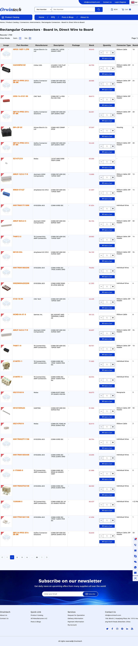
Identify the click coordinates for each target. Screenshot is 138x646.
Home (41, 17)
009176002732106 (21, 486)
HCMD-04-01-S (19, 314)
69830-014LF (18, 190)
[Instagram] (117, 629)
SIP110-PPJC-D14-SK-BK (21, 533)
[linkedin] (127, 629)
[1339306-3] (6, 506)
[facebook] (112, 629)
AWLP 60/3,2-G (19, 221)
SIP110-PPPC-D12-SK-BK (21, 81)
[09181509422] (6, 412)
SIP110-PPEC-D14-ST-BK (21, 113)
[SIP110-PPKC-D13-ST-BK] (6, 147)
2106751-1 (17, 361)
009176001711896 (21, 205)
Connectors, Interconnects (30, 22)
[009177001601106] (6, 521)
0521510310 (18, 392)
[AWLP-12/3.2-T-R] (6, 178)
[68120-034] (6, 256)
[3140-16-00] (6, 303)
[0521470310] (6, 428)
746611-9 (17, 346)
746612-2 (17, 237)
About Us (85, 17)
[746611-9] (6, 350)
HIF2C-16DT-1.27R (21, 49)
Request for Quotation (76, 615)
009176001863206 (21, 268)
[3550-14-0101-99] (6, 100)
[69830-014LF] (6, 194)
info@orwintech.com (92, 2)
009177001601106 (21, 517)
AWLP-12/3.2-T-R (20, 174)
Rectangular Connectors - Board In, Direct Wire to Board (63, 22)
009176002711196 (21, 439)
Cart (127, 9)
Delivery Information (75, 618)
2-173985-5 (18, 470)
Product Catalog (12, 17)
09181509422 (19, 408)
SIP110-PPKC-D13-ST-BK (21, 144)
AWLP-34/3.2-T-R (20, 330)
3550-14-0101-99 (20, 96)
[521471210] (6, 163)
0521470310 (18, 424)
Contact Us (107, 2)
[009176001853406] (6, 459)
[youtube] (132, 629)
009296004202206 (21, 283)
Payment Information (76, 622)
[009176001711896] (6, 210)
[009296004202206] (6, 288)
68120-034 (17, 252)
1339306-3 (17, 502)
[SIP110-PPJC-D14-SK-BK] (6, 537)
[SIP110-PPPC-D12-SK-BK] (6, 85)
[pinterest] (122, 629)
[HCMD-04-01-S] (6, 319)
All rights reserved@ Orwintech (70, 641)
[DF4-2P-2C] (6, 132)
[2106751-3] (6, 381)
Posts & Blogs (68, 17)
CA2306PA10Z (19, 65)
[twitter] (107, 629)
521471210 (18, 159)
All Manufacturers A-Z (39, 618)
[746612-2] (6, 241)
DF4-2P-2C (17, 127)
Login (117, 2)
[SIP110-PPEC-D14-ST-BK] (6, 116)
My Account (72, 625)
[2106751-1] (6, 365)
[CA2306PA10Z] (6, 69)
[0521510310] (6, 397)
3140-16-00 (18, 299)
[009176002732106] (6, 490)
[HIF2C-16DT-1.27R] (6, 54)
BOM (116, 9)
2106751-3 (17, 377)
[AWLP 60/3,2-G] (6, 225)
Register (123, 2)
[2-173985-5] (6, 475)
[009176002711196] (6, 443)
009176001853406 (21, 455)
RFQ (53, 17)
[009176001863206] (6, 272)
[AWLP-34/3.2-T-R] (6, 334)
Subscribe (91, 594)
